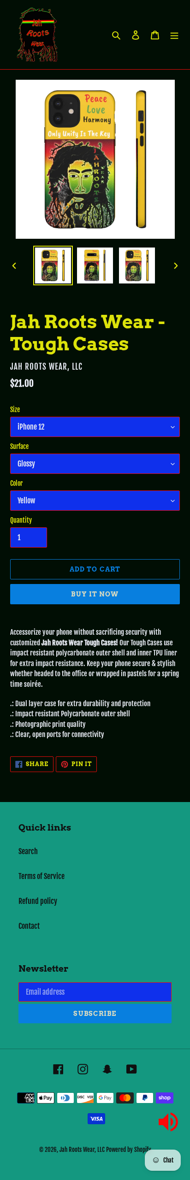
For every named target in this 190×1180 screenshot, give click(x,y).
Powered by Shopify (128, 1149)
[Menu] (174, 34)
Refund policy (37, 901)
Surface (19, 446)
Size (15, 409)
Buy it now (95, 594)
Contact (29, 926)
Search (28, 851)
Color (16, 483)
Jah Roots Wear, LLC (82, 1149)
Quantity (21, 520)
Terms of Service (41, 876)
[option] (53, 265)
